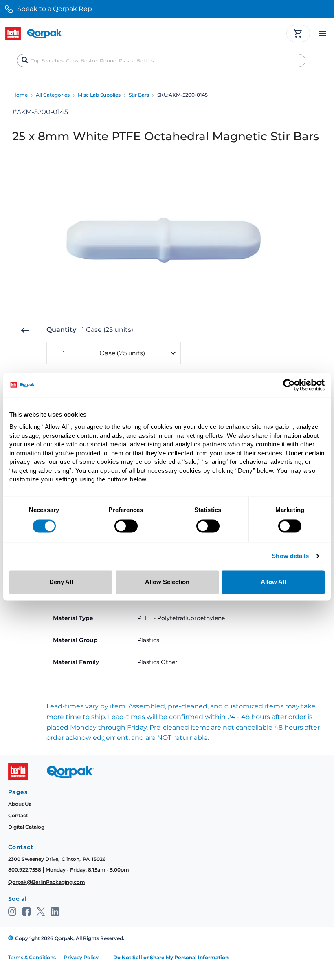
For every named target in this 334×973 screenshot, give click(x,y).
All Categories (53, 95)
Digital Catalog (26, 827)
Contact (18, 815)
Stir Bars (139, 95)
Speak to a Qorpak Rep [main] (54, 9)
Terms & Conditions (32, 957)
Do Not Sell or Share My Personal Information (171, 957)
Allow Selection (167, 581)
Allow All (273, 581)
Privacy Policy (81, 957)
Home (20, 95)
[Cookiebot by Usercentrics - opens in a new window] (289, 385)
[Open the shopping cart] (298, 33)
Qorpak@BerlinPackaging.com (46, 882)
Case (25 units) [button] (122, 353)
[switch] (126, 526)
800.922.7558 (24, 870)
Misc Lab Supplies (99, 95)
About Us (19, 804)
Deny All (61, 581)
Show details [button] (290, 556)
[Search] (25, 60)
